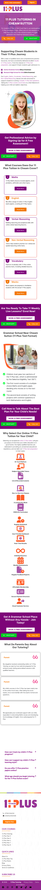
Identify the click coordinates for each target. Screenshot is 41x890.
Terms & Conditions (8, 867)
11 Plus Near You (7, 859)
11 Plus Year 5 (6, 840)
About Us (5, 856)
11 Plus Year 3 (6, 836)
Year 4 (18, 28)
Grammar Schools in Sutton (25, 34)
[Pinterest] (12, 888)
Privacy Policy (6, 865)
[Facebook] (3, 888)
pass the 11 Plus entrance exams (21, 32)
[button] (20, 753)
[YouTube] (30, 888)
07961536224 (9, 813)
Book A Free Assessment (12, 2)
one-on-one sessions (30, 30)
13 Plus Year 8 (6, 845)
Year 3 (13, 28)
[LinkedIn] (17, 888)
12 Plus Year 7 (6, 842)
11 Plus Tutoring (7, 834)
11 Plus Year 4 (6, 838)
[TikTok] (26, 888)
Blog (3, 863)
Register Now (9, 822)
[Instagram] (7, 888)
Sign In (32, 2)
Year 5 (26, 28)
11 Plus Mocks (6, 861)
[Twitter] (21, 888)
